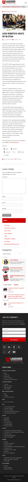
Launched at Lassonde (9, 228)
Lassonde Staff (8, 39)
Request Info (7, 376)
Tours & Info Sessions (9, 402)
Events (5, 159)
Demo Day (6, 451)
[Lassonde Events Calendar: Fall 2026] (5, 304)
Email (4, 202)
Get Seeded (6, 418)
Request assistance (8, 469)
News (8, 11)
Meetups (6, 441)
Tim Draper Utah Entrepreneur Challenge (13, 430)
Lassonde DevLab (8, 422)
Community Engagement (9, 453)
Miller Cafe (6, 389)
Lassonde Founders (8, 408)
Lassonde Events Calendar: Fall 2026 (15, 303)
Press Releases (11, 159)
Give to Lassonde (8, 377)
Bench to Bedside (8, 437)
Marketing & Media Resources (11, 244)
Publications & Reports (9, 238)
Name (4, 196)
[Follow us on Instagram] (4, 347)
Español (6, 465)
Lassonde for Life (8, 448)
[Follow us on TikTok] (9, 351)
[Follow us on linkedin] (9, 347)
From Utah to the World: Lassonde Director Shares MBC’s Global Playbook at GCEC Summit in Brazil (16, 296)
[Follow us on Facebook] (14, 347)
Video (5, 236)
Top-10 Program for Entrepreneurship (11, 6)
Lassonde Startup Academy (10, 413)
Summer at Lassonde (8, 410)
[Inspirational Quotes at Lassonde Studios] (5, 289)
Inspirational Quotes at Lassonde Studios (16, 289)
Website (4, 208)
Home (4, 11)
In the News (7, 241)
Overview (6, 384)
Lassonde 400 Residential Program (11, 411)
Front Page (6, 225)
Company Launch (8, 434)
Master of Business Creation (10, 459)
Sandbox (6, 461)
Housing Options (7, 387)
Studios (15, 479)
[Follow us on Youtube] (14, 351)
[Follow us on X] (19, 347)
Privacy (14, 477)
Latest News (7, 285)
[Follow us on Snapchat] (4, 351)
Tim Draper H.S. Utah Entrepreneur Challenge (14, 432)
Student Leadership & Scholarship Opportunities (14, 446)
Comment (5, 177)
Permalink (19, 159)
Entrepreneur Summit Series (10, 449)
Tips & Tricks (7, 230)
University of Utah (15, 476)
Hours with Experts (8, 425)
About (5, 373)
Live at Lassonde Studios (9, 406)
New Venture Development (10, 435)
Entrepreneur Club (8, 445)
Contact (12, 479)
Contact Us (6, 374)
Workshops (6, 419)
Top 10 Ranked (14, 260)
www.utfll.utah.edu (14, 142)
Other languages (7, 467)
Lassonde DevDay (8, 424)
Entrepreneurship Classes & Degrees (12, 457)
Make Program (7, 421)
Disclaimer (21, 476)
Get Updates (14, 340)
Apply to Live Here (8, 385)
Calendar (6, 395)
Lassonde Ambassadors (9, 443)
